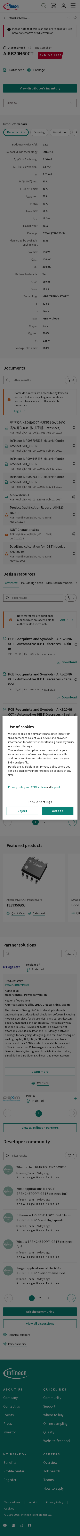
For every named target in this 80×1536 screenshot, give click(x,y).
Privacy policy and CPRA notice (27, 787)
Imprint (55, 787)
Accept (57, 811)
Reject (22, 811)
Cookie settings (40, 802)
